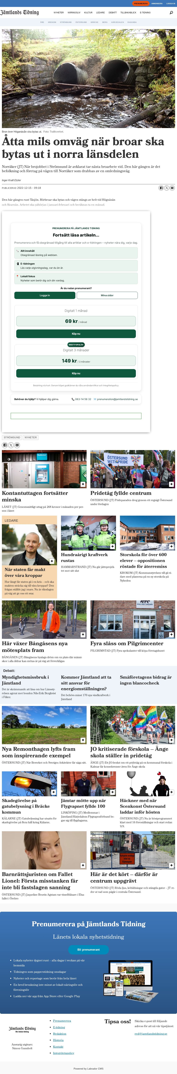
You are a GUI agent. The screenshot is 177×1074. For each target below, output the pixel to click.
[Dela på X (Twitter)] (166, 188)
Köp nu (76, 333)
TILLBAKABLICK (128, 12)
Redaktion (59, 1034)
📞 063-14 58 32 (81, 399)
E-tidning (59, 1027)
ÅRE (42, 22)
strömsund (12, 437)
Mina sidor (107, 295)
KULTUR (88, 12)
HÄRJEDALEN (117, 22)
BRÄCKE (94, 22)
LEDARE (100, 12)
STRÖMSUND (66, 22)
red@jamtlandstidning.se (151, 1034)
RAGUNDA (132, 22)
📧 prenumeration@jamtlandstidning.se (116, 399)
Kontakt (58, 1047)
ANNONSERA (156, 3)
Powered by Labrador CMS (88, 1068)
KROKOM (52, 22)
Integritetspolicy (63, 1053)
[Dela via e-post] (172, 188)
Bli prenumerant (88, 949)
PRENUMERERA (141, 3)
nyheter (31, 437)
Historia (58, 1040)
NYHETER (59, 12)
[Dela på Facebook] (161, 188)
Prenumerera (62, 1021)
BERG (105, 22)
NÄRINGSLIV (74, 12)
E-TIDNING (145, 12)
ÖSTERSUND (81, 22)
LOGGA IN (170, 3)
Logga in (45, 295)
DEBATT (113, 12)
